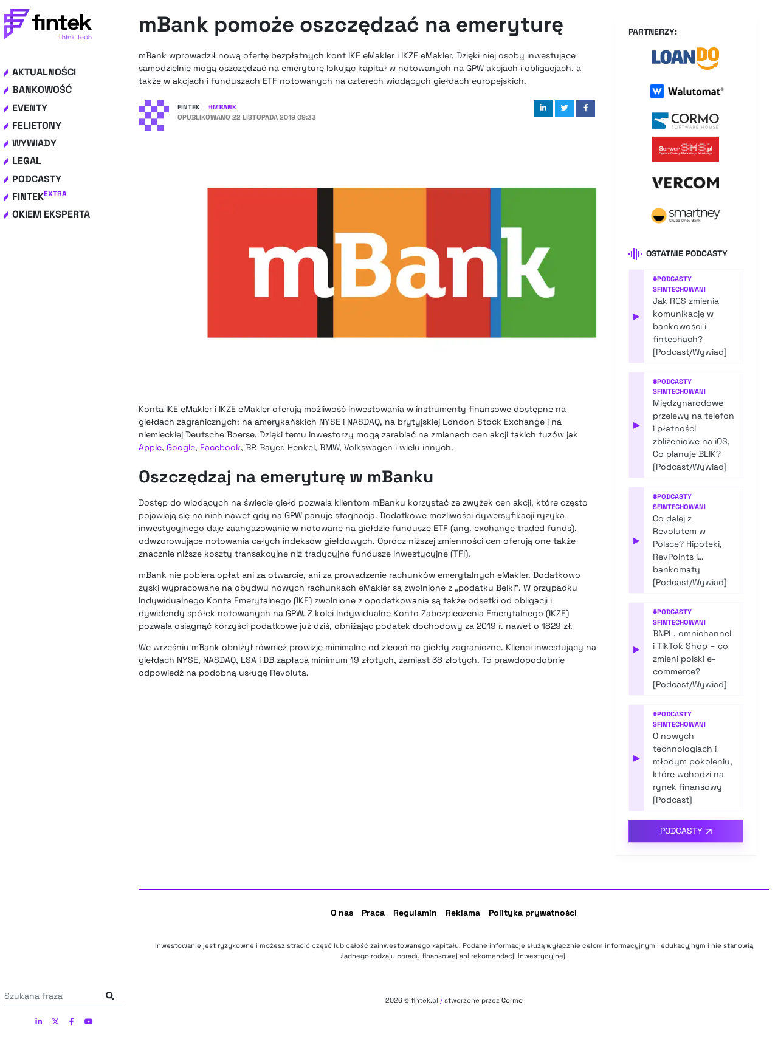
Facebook (220, 447)
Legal (26, 160)
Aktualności (44, 72)
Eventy (29, 107)
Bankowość (42, 89)
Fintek (39, 196)
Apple (150, 447)
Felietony (36, 125)
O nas (342, 912)
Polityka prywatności (533, 912)
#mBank (222, 107)
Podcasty (36, 179)
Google (181, 447)
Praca (373, 912)
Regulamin (415, 912)
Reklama (463, 912)
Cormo (512, 1000)
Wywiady (34, 143)
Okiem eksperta (51, 214)
